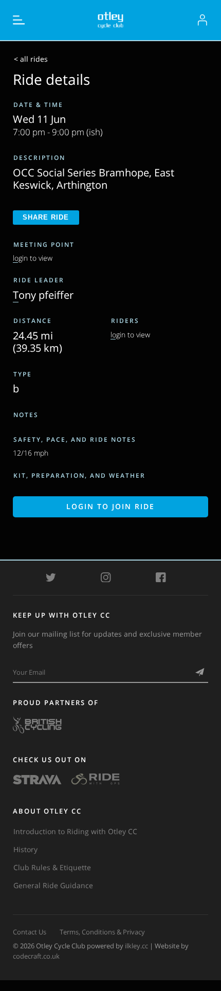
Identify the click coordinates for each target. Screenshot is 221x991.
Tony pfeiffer (43, 294)
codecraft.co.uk (36, 956)
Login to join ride (110, 506)
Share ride (46, 217)
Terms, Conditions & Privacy (102, 931)
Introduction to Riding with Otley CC (75, 831)
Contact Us (29, 931)
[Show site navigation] (19, 20)
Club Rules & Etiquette (52, 867)
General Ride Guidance (53, 885)
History (25, 849)
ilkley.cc (136, 945)
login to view (32, 258)
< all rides (31, 59)
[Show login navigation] (202, 20)
